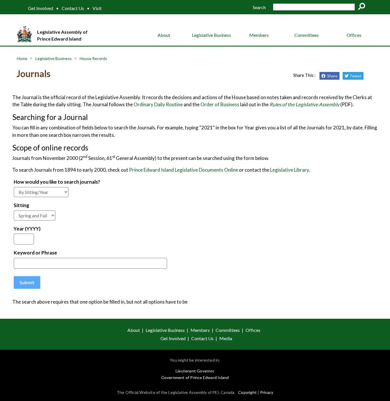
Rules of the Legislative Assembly (304, 104)
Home (22, 58)
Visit (97, 8)
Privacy (266, 392)
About (164, 35)
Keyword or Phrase (35, 253)
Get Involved (40, 8)
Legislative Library (289, 170)
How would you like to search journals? (57, 182)
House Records (93, 58)
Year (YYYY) (27, 229)
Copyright (247, 392)
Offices (354, 35)
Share (331, 75)
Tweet (355, 75)
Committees (306, 35)
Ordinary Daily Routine (158, 104)
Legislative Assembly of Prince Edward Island (62, 35)
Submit (27, 282)
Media (225, 338)
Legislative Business (211, 35)
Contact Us (73, 8)
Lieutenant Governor (195, 370)
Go (363, 7)
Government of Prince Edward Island (195, 377)
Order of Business (219, 104)
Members (259, 35)
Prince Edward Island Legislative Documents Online (183, 170)
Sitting (21, 205)
